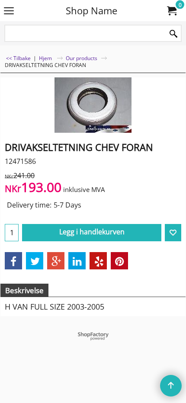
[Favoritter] (173, 232)
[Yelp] (98, 260)
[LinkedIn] (77, 260)
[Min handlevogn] (171, 11)
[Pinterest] (119, 260)
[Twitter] (34, 260)
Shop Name (91, 10)
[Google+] (55, 260)
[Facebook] (13, 260)
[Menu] (9, 11)
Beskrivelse (24, 290)
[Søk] (173, 34)
